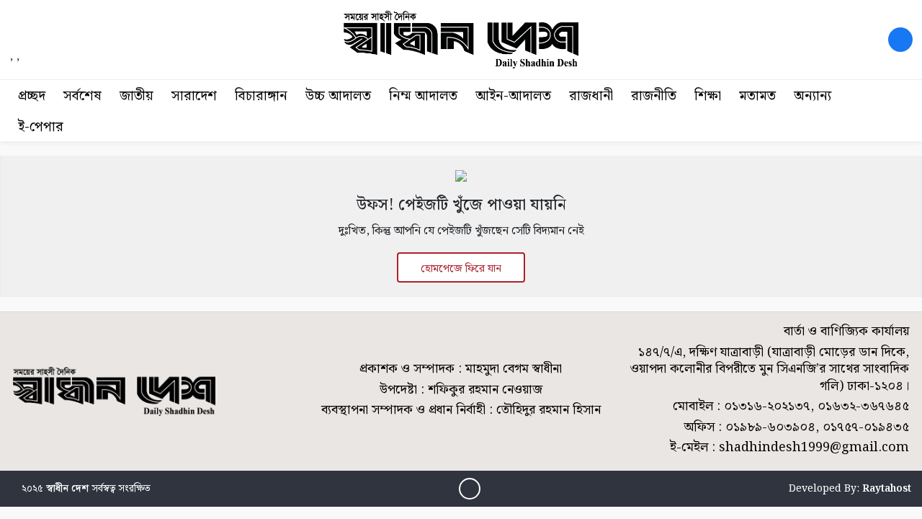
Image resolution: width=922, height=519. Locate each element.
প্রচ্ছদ (31, 96)
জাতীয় (136, 96)
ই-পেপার (40, 127)
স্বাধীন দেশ (67, 489)
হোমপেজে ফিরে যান (461, 269)
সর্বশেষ (82, 96)
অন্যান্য (812, 96)
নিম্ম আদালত (423, 96)
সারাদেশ (194, 96)
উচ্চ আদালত (338, 96)
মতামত (757, 96)
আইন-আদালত (513, 96)
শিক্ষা (707, 96)
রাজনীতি (653, 96)
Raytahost (886, 489)
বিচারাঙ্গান (261, 96)
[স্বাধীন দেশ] (900, 39)
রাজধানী (591, 96)
